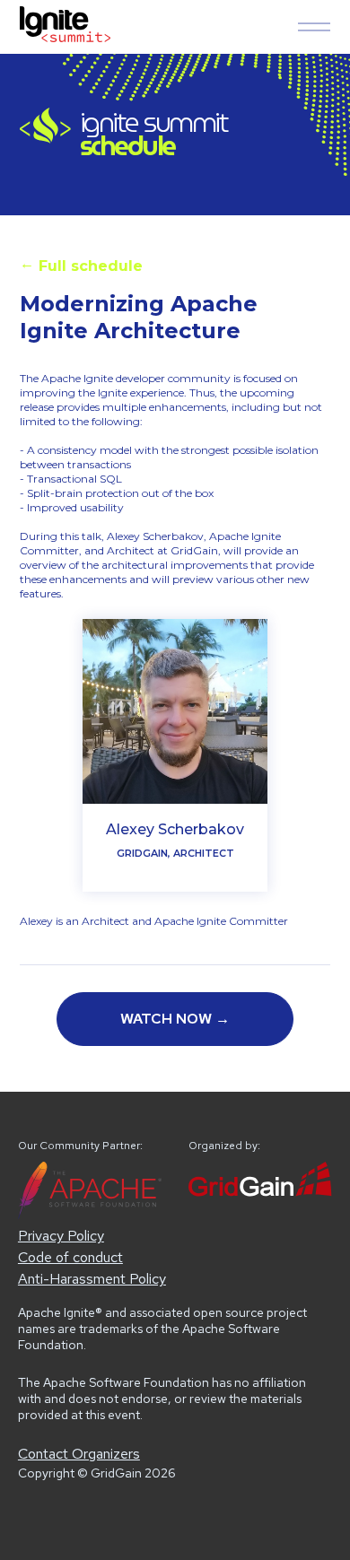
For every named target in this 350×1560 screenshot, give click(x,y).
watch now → (175, 1018)
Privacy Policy (61, 1235)
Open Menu (314, 26)
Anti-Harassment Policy (92, 1278)
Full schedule (81, 265)
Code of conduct (70, 1257)
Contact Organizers (79, 1453)
